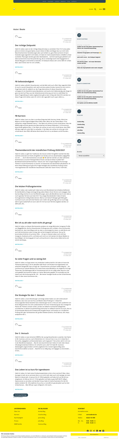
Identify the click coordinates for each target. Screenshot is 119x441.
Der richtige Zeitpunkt (25, 45)
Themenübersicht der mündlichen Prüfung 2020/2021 (40, 150)
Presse (16, 421)
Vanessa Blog (81, 133)
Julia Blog (79, 130)
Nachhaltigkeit (18, 418)
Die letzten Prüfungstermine (28, 186)
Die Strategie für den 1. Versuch (30, 295)
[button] (103, 9)
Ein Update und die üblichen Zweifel (87, 103)
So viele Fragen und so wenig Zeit (30, 258)
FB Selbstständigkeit (24, 81)
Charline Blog (81, 124)
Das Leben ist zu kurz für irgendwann (32, 369)
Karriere (16, 414)
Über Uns (17, 411)
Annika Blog (80, 121)
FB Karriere (20, 115)
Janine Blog (80, 127)
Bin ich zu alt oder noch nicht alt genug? (33, 222)
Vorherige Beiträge (20, 395)
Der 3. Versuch (22, 333)
